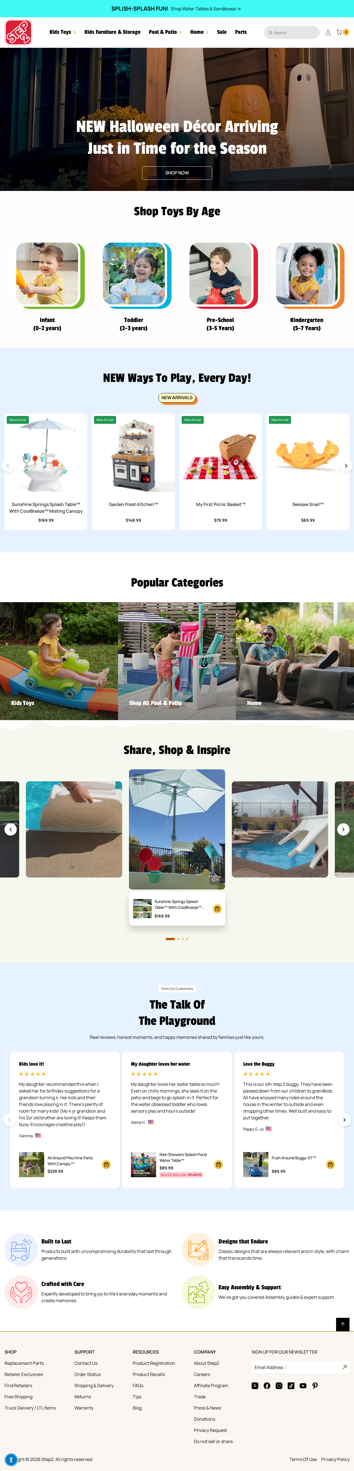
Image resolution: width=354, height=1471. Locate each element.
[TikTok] (291, 1385)
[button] (63, 32)
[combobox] (292, 32)
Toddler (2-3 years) (133, 324)
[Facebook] (267, 1385)
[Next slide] (346, 466)
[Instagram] (279, 1385)
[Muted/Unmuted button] (215, 879)
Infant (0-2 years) (47, 324)
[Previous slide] (10, 829)
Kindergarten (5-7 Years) (306, 324)
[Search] (270, 32)
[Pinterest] (315, 1385)
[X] (255, 1385)
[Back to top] (343, 1324)
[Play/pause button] (138, 779)
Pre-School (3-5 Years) (220, 324)
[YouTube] (303, 1385)
